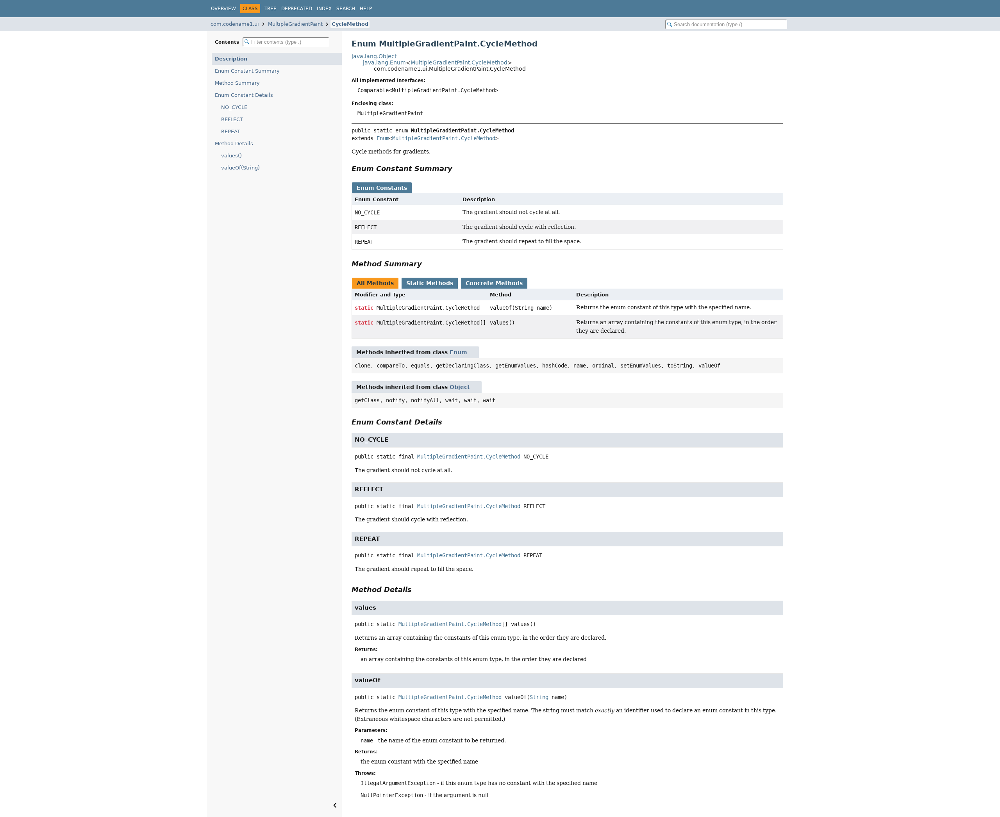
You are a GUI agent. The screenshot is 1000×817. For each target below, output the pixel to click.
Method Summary (237, 83)
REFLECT (232, 119)
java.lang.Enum (384, 62)
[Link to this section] (458, 168)
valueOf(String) (240, 168)
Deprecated (296, 8)
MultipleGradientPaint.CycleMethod (459, 62)
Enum (383, 138)
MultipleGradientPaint (295, 24)
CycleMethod (350, 24)
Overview (223, 8)
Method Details (234, 143)
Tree (270, 8)
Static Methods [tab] (429, 283)
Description (231, 59)
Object (460, 387)
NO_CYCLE (234, 107)
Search (345, 8)
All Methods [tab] (375, 283)
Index (324, 8)
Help (366, 8)
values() (231, 156)
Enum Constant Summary (247, 71)
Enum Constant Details (244, 95)
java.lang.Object (374, 56)
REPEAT (230, 131)
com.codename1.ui (235, 24)
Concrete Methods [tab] (494, 283)
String (539, 697)
